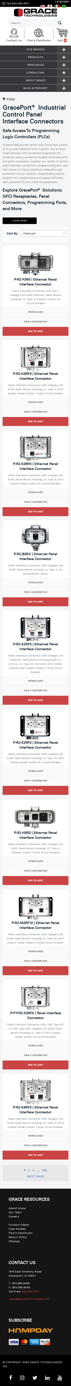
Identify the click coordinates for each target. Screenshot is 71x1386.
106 (44, 1170)
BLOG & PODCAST (35, 88)
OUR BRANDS (35, 49)
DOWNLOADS (35, 312)
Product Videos (19, 1224)
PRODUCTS (35, 57)
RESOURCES (35, 64)
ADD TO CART (35, 331)
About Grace (17, 1208)
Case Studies (17, 1228)
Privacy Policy (12, 1370)
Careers (14, 1216)
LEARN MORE (19, 220)
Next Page (35, 1176)
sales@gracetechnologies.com (29, 1298)
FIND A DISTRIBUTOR (35, 321)
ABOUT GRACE (35, 80)
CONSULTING (35, 72)
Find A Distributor (21, 1233)
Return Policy (18, 1237)
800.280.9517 (20, 3)
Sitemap (14, 1241)
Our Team (15, 1212)
